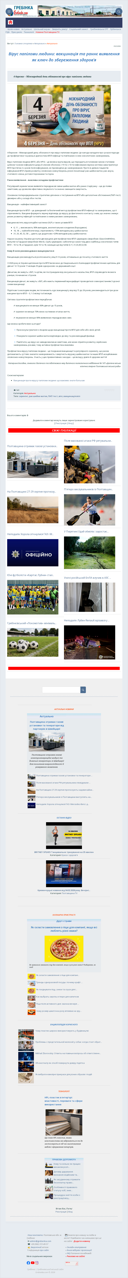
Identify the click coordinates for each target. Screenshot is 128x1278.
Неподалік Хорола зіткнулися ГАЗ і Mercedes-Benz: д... (62, 804)
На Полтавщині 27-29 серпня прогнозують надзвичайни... (65, 789)
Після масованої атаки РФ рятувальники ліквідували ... (63, 782)
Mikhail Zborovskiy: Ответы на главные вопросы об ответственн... (68, 1053)
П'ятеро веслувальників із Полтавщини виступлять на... (64, 797)
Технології (29, 32)
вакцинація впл (72, 396)
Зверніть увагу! (59, 29)
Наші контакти (35, 1235)
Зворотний (36, 1247)
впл (61, 396)
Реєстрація (61, 423)
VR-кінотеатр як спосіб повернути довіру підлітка (60, 1063)
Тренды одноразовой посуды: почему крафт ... (59, 982)
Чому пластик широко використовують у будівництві (62, 1030)
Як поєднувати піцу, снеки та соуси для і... (56, 989)
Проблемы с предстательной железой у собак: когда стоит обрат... (68, 1042)
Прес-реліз (16, 32)
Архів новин (13, 29)
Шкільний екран (42, 29)
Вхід (70, 423)
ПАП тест (53, 396)
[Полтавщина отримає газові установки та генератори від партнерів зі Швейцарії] (47, 750)
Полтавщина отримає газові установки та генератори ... (64, 775)
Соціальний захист (79, 29)
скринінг (23, 396)
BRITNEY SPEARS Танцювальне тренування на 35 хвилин (64, 852)
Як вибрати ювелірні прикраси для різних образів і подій (63, 1074)
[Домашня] (9, 23)
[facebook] (29, 1263)
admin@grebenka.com (40, 1241)
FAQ (68, 1253)
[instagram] (36, 1263)
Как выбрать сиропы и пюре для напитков (57, 996)
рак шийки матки (38, 396)
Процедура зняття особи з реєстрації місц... (67, 1197)
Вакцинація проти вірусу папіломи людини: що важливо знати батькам (49, 380)
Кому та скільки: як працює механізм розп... (67, 1165)
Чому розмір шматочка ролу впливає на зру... (58, 1011)
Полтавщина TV (69, 893)
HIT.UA (68, 1262)
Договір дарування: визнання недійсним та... (66, 1173)
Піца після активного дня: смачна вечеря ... (57, 1003)
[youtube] (33, 1263)
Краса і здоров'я (70, 855)
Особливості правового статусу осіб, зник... (65, 1189)
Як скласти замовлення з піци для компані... (57, 975)
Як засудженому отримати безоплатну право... (67, 1181)
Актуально (26, 29)
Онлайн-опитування (76, 1247)
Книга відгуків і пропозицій (79, 1250)
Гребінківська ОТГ (99, 29)
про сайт (44, 1250)
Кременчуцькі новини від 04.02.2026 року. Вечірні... (64, 890)
